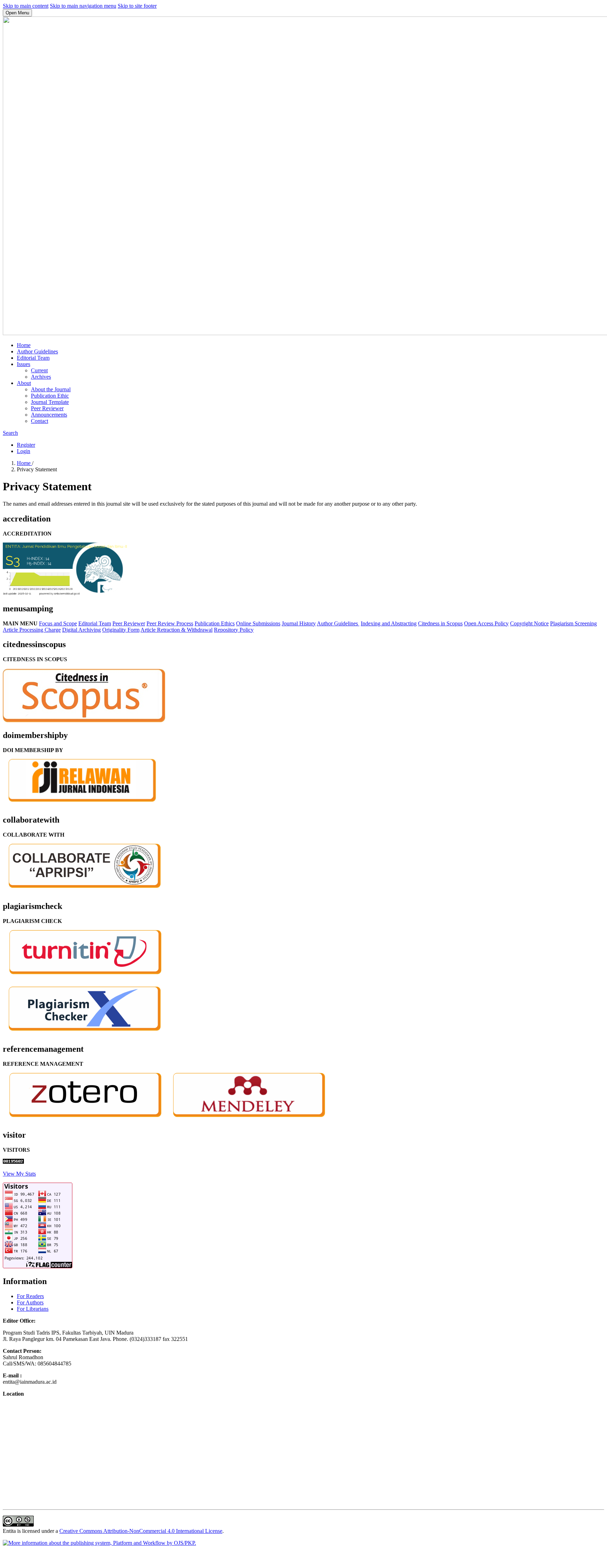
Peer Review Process (169, 623)
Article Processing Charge (32, 630)
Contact (39, 421)
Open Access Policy (486, 623)
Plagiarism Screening (573, 623)
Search (10, 433)
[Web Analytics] (13, 1162)
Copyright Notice (529, 623)
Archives (41, 377)
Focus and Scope (58, 623)
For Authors (30, 1302)
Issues (23, 364)
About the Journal (51, 389)
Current (39, 370)
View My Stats (19, 1174)
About (24, 383)
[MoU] (84, 891)
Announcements (49, 415)
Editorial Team (33, 358)
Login (23, 451)
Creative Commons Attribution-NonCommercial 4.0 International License (140, 1531)
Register (26, 445)
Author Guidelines (37, 351)
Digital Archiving (81, 630)
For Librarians (32, 1309)
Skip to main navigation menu (83, 6)
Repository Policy (234, 630)
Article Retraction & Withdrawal (177, 630)
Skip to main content (25, 6)
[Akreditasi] (65, 594)
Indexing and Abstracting (389, 623)
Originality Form (120, 630)
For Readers (30, 1296)
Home (24, 345)
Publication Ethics (215, 623)
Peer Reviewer (47, 408)
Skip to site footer (137, 6)
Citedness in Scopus (440, 623)
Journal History (299, 623)
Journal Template (50, 402)
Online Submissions (258, 623)
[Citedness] (84, 720)
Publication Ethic (50, 396)
